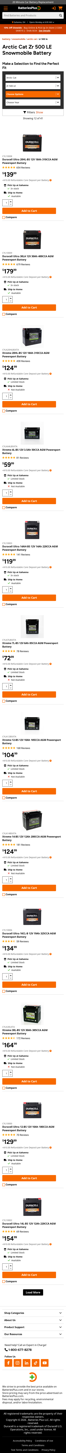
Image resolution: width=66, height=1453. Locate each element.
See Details (44, 30)
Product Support (14, 1327)
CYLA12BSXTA (9, 736)
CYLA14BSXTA (9, 833)
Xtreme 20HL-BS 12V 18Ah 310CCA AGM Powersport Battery (25, 354)
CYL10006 (7, 930)
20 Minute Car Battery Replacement (33, 2)
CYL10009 (7, 252)
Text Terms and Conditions (25, 1449)
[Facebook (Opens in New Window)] (8, 1363)
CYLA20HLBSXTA (10, 349)
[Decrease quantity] (10, 204)
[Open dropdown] (50, 180)
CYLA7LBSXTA (9, 639)
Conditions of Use (44, 1440)
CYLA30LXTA (8, 1026)
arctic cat (32, 39)
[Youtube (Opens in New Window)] (45, 1363)
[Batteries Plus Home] (30, 8)
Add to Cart (29, 211)
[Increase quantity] (10, 201)
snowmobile (18, 39)
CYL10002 (7, 1220)
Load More (33, 1292)
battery (6, 39)
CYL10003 (7, 543)
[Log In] (53, 8)
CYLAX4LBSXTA (9, 446)
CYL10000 (7, 1123)
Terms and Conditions (33, 1445)
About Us (10, 1320)
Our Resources (13, 1334)
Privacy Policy (48, 1449)
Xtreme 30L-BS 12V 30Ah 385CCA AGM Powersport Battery (25, 1031)
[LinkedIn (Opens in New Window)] (26, 1363)
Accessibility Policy (22, 1440)
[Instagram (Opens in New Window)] (17, 1363)
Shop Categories (14, 1313)
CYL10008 (7, 156)
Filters (31, 112)
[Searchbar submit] (61, 15)
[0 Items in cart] (60, 8)
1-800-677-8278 (20, 1350)
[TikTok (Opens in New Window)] (35, 1363)
